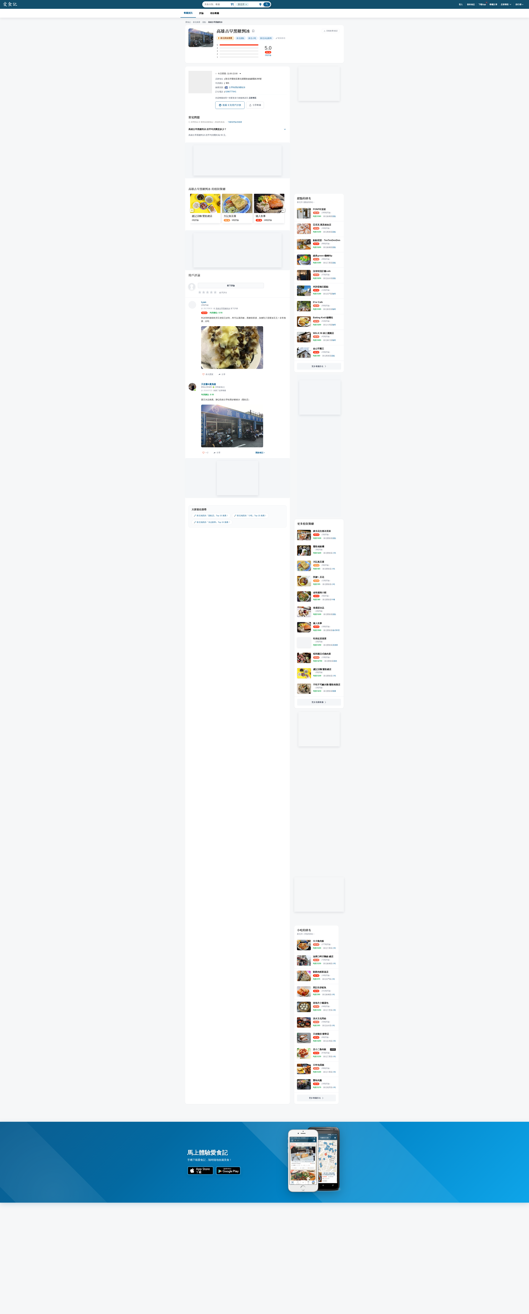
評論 (201, 13)
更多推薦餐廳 (317, 702)
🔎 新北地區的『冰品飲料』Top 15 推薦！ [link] (212, 522)
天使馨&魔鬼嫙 (208, 384)
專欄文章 (493, 4)
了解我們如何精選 (235, 122)
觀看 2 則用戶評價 (232, 105)
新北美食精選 (226, 38)
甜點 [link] (240, 38)
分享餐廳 (257, 105)
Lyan (203, 302)
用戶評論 (194, 275)
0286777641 (230, 91)
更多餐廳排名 (317, 366)
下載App (482, 4)
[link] (329, 216)
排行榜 (518, 4)
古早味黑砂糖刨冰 (237, 87)
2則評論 (268, 55)
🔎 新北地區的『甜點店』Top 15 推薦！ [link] (211, 515)
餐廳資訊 (188, 13)
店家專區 (505, 4)
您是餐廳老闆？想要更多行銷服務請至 (235, 98)
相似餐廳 (214, 13)
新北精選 (196, 22)
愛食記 (188, 22)
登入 (461, 4)
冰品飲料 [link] (266, 38)
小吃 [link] (252, 38)
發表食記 (471, 4)
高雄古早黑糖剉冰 (233, 31)
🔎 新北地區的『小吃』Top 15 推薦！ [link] (250, 515)
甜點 (204, 22)
